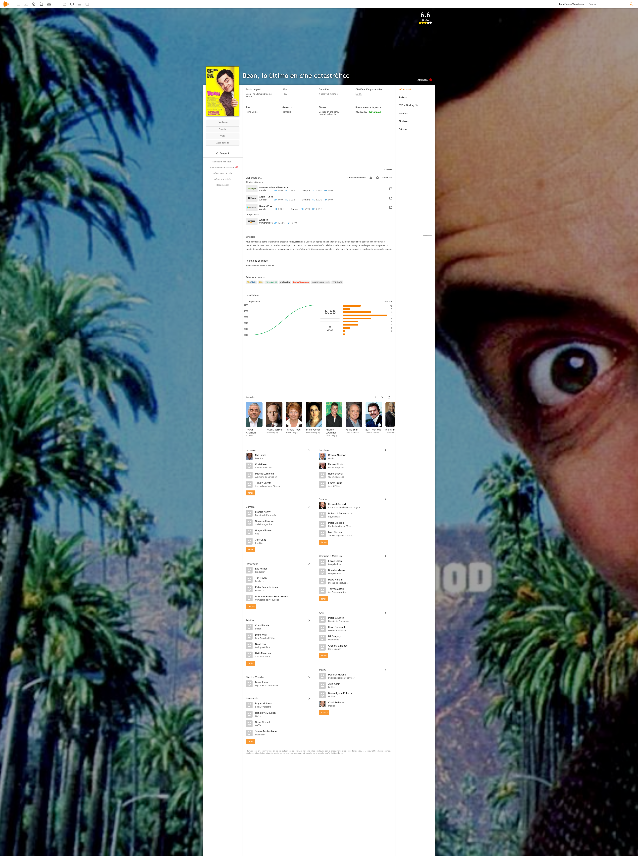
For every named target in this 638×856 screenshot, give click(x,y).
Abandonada (222, 143)
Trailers (403, 97)
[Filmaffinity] (252, 284)
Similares (404, 121)
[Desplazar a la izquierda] (375, 397)
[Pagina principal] (6, 6)
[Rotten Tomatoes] (301, 284)
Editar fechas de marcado (224, 167)
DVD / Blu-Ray (408, 105)
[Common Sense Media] (321, 284)
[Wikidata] (337, 284)
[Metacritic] (285, 284)
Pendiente (222, 122)
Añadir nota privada (222, 173)
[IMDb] (261, 284)
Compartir (224, 153)
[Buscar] (631, 4)
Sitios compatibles (356, 177)
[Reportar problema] (371, 177)
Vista (222, 136)
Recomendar (222, 185)
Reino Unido (252, 112)
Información (405, 89)
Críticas (403, 129)
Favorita (222, 129)
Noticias (403, 113)
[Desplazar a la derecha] (382, 397)
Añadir (271, 265)
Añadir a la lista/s (222, 179)
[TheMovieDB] (272, 284)
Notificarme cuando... (223, 161)
